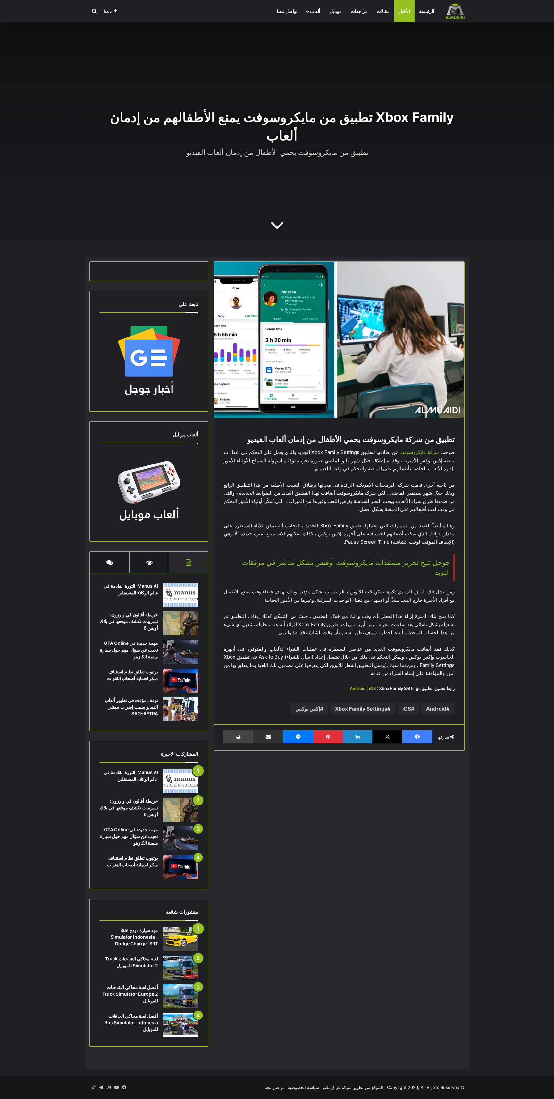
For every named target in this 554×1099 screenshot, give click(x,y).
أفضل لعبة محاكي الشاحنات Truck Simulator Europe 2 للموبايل (130, 993)
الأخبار (404, 11)
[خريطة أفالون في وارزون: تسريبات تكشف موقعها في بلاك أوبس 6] (180, 623)
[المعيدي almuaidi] (455, 11)
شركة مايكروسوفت (419, 452)
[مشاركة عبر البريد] (268, 736)
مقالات (383, 11)
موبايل (336, 11)
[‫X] (387, 736)
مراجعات (359, 11)
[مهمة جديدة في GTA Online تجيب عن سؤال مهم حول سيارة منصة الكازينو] (180, 652)
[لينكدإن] (357, 736)
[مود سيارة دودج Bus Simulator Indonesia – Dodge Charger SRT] (180, 939)
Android (357, 688)
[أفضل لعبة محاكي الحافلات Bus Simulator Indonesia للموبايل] (180, 1025)
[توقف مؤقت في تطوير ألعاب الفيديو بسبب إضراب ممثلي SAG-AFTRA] (180, 709)
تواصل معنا (287, 11)
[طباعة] (238, 736)
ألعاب (315, 11)
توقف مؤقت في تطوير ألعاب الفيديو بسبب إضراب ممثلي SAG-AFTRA (131, 706)
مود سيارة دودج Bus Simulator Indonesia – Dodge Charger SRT (134, 936)
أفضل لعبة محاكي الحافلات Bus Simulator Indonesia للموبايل (131, 1022)
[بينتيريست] (328, 736)
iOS (372, 688)
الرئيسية (426, 11)
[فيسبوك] (417, 736)
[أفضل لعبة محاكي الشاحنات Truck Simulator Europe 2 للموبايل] (180, 996)
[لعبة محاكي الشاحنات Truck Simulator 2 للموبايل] (180, 968)
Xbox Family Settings (361, 708)
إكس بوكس (308, 708)
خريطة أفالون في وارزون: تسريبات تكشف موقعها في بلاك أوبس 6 (129, 621)
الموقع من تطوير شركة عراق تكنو (353, 1087)
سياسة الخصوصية (303, 1087)
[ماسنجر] (298, 736)
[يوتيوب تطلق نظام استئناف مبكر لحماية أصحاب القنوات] (180, 681)
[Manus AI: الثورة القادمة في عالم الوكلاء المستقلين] (180, 595)
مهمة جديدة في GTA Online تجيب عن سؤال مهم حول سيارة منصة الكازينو (129, 649)
